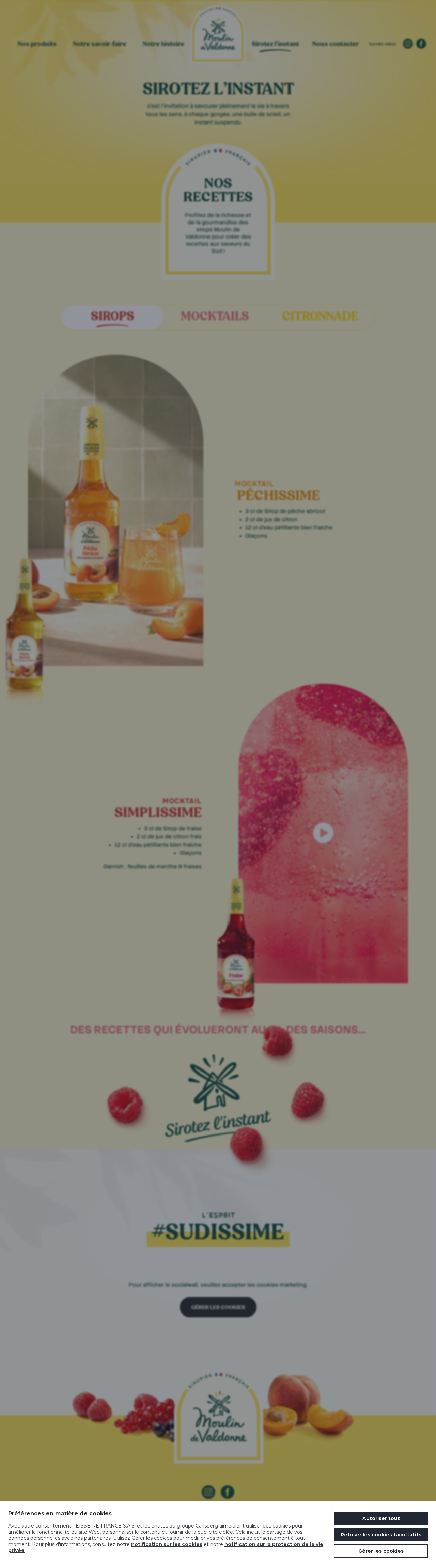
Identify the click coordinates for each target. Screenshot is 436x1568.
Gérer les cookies (381, 1551)
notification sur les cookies (166, 1544)
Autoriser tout (381, 1518)
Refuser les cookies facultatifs (381, 1535)
